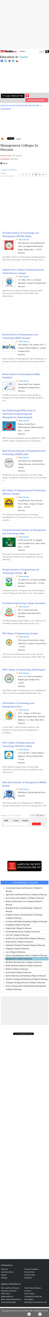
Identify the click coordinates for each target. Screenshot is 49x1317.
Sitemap (4, 1278)
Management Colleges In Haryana (19, 959)
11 (43, 174)
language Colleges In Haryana (17, 948)
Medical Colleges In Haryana (17, 969)
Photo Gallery (29, 1293)
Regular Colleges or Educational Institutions (20, 106)
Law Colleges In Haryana (15, 952)
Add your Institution (36, 100)
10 (39, 174)
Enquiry (4, 1275)
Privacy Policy (29, 1272)
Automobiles (29, 1299)
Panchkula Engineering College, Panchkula (23, 603)
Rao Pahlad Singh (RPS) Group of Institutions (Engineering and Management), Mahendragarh (18, 414)
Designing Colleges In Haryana (18, 925)
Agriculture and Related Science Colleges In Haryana (26, 894)
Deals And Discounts (8, 1302)
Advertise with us (7, 1272)
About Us (4, 1269)
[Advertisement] (24, 24)
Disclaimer (28, 1278)
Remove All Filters (9, 170)
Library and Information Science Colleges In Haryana (26, 955)
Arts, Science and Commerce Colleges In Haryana (25, 898)
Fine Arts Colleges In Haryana (17, 935)
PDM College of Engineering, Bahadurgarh (23, 669)
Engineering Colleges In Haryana (18, 928)
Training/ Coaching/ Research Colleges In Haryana (25, 982)
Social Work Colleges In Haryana (18, 972)
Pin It (19, 139)
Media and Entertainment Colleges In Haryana (24, 965)
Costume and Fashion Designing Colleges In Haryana (26, 921)
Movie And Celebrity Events (11, 1299)
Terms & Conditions (31, 1269)
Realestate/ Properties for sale (35, 1302)
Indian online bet (7, 1296)
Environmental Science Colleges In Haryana (23, 931)
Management (6, 109)
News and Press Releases (10, 1288)
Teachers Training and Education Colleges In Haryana (27, 979)
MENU (5, 163)
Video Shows (5, 1293)
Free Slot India (29, 1275)
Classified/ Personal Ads (33, 1296)
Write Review (23, 239)
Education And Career (9, 1291)
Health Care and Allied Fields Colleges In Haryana (25, 938)
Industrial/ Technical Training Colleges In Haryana (25, 945)
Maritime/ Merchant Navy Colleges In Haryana (24, 962)
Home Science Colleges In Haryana (19, 942)
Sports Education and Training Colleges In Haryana (26, 976)
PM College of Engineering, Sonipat (20, 633)
